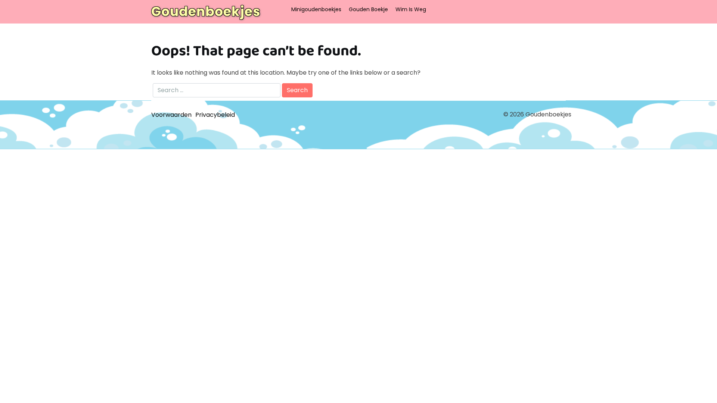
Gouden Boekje (368, 9)
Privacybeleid (215, 114)
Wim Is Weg (410, 9)
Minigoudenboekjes (316, 9)
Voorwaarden (171, 114)
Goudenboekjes (206, 11)
